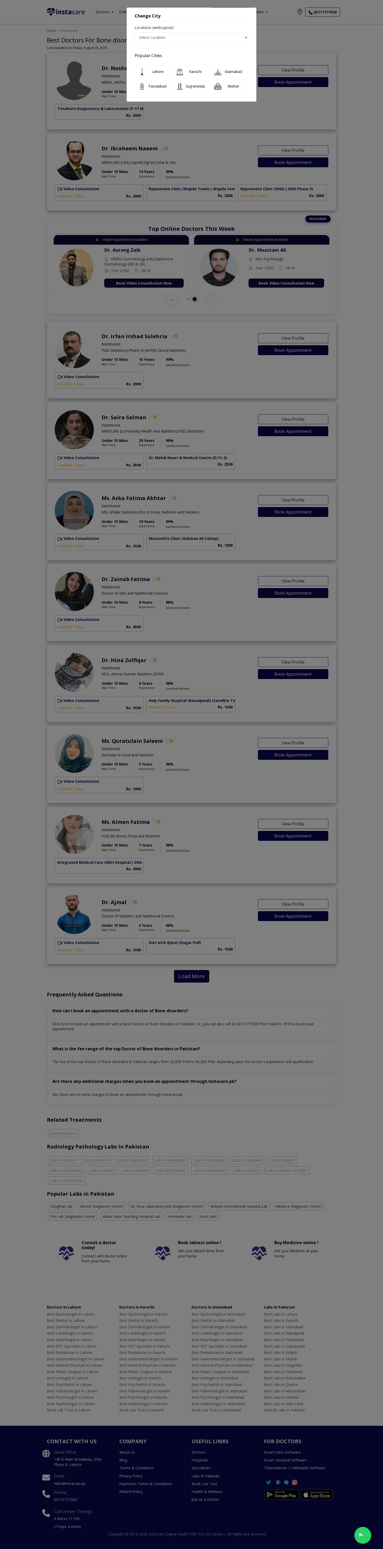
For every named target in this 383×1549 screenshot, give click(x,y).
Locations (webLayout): (154, 27)
